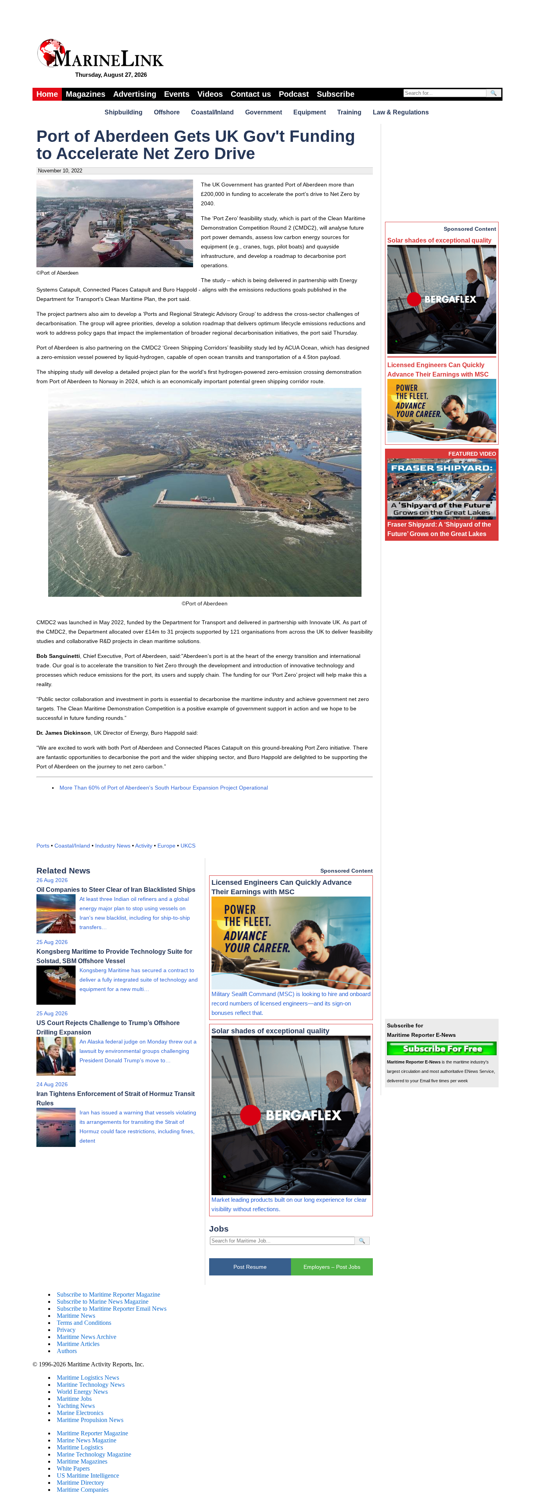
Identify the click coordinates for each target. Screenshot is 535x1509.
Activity (143, 845)
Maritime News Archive (86, 1336)
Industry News (112, 845)
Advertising (134, 94)
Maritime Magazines (82, 1461)
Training (349, 112)
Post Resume (250, 1267)
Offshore (167, 112)
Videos (210, 94)
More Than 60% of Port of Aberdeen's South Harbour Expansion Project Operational (164, 787)
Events (177, 94)
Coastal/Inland (212, 112)
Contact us (251, 94)
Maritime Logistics (80, 1447)
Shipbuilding (124, 112)
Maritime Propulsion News (90, 1420)
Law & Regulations (401, 112)
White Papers (73, 1468)
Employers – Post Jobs (332, 1267)
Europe (166, 845)
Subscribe (335, 94)
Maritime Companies (82, 1489)
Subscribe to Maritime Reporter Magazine (108, 1294)
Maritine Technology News (91, 1384)
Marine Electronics (80, 1412)
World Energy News (82, 1391)
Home (47, 94)
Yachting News (76, 1405)
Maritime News (76, 1315)
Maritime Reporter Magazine (92, 1433)
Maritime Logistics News (88, 1377)
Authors (67, 1351)
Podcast (294, 94)
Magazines (85, 94)
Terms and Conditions (84, 1322)
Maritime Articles (78, 1344)
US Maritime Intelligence (88, 1475)
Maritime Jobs (74, 1398)
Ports (42, 845)
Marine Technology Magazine (94, 1454)
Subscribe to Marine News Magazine (102, 1301)
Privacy (66, 1329)
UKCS (188, 845)
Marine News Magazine (86, 1440)
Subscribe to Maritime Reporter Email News (111, 1308)
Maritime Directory (80, 1482)
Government (263, 112)
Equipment (309, 112)
